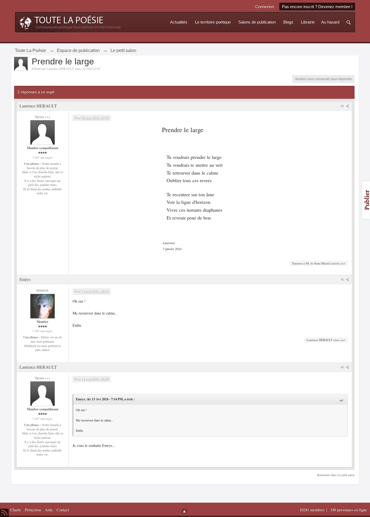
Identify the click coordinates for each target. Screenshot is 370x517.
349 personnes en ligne (348, 509)
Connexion (264, 6)
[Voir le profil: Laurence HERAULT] (42, 132)
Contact (63, 509)
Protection (33, 509)
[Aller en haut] (184, 511)
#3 (343, 367)
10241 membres (313, 509)
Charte (15, 509)
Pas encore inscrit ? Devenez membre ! (317, 6)
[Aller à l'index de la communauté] (68, 21)
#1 (343, 106)
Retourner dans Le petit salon (336, 475)
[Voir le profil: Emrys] (42, 305)
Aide (49, 509)
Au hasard (330, 22)
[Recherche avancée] (349, 22)
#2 (343, 279)
